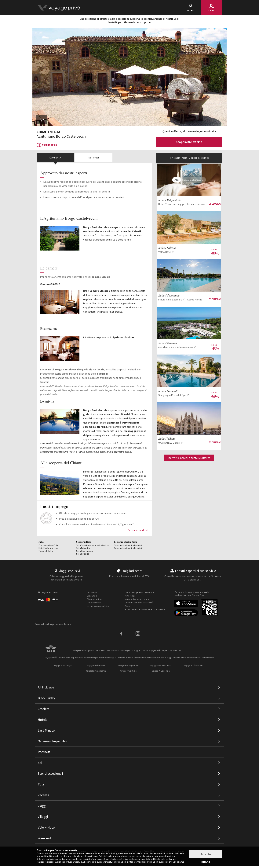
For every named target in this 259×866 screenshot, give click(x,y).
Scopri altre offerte (189, 142)
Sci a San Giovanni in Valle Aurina (92, 545)
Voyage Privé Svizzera (193, 665)
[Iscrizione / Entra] (59, 7)
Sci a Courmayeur (84, 550)
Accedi (190, 10)
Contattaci (92, 595)
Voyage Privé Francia (96, 665)
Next (221, 81)
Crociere (43, 709)
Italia (55, 132)
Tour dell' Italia (45, 550)
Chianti (43, 132)
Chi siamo (92, 592)
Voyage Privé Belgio (128, 671)
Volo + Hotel (46, 827)
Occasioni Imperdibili (52, 741)
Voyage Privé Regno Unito (128, 665)
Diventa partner (94, 599)
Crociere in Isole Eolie (48, 545)
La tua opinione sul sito (98, 605)
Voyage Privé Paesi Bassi (160, 665)
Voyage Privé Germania (96, 671)
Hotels (42, 719)
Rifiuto (205, 861)
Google (107, 858)
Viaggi (42, 806)
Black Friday (46, 698)
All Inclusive (46, 687)
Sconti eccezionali (50, 773)
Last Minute (46, 730)
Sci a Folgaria (82, 553)
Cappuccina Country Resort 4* (128, 545)
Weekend (44, 838)
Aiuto (127, 605)
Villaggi (43, 816)
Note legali (130, 595)
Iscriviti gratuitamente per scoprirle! (129, 22)
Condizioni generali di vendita (139, 592)
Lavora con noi (94, 602)
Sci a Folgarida (83, 548)
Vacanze (43, 795)
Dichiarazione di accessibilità (139, 602)
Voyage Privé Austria (161, 671)
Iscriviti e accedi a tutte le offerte (189, 458)
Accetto (206, 854)
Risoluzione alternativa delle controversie (145, 609)
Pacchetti (44, 752)
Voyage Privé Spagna (63, 665)
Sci (40, 762)
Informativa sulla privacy (137, 599)
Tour (41, 784)
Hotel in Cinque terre (48, 548)
